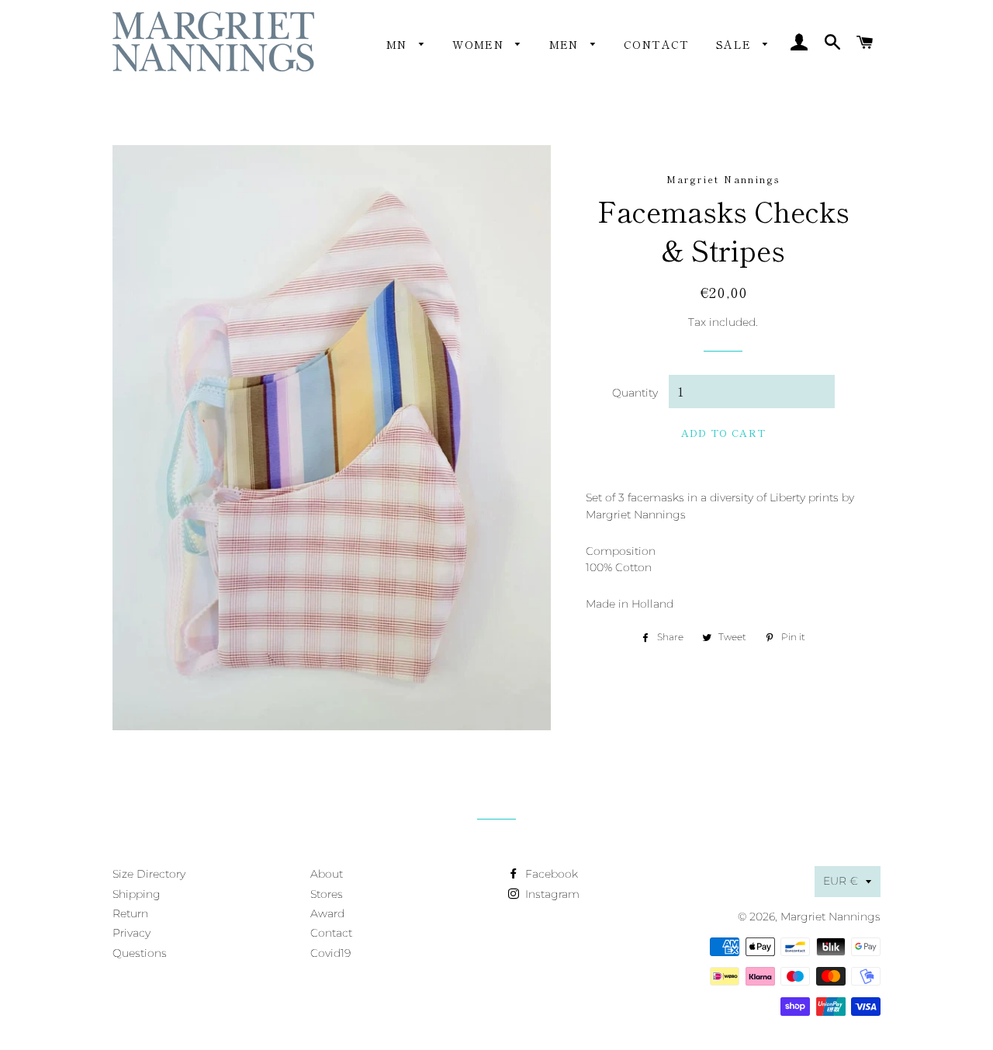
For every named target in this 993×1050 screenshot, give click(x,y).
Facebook (550, 874)
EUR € (840, 881)
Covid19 (330, 953)
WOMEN (479, 44)
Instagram (551, 894)
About (326, 874)
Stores (326, 894)
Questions (139, 953)
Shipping (136, 894)
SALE (736, 44)
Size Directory (148, 874)
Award (327, 913)
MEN (566, 44)
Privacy (131, 933)
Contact (657, 44)
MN (398, 44)
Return (130, 913)
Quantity (635, 393)
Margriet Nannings (830, 917)
